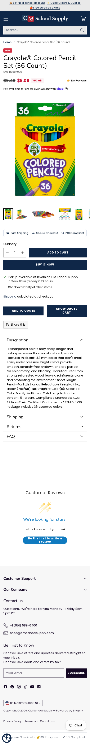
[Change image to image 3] (43, 214)
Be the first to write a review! (45, 540)
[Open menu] (5, 18)
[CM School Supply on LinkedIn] (38, 687)
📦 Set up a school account (27, 3)
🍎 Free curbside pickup (45, 7)
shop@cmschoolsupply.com (32, 633)
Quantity (10, 244)
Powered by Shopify (69, 710)
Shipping (9, 296)
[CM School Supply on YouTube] (32, 687)
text (58, 662)
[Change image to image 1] (8, 214)
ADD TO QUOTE (23, 311)
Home (7, 42)
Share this (18, 324)
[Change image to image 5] (79, 214)
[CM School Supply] (45, 18)
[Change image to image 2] (21, 214)
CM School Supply (40, 710)
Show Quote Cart (66, 311)
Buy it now (45, 265)
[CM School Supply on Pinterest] (12, 687)
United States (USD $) (24, 703)
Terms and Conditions (40, 721)
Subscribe (76, 673)
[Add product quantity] (22, 252)
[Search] (82, 30)
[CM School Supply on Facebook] (5, 687)
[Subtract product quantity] (7, 252)
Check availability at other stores (30, 287)
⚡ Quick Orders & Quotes (64, 3)
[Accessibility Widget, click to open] (7, 738)
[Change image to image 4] (65, 214)
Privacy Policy (12, 721)
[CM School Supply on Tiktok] (25, 687)
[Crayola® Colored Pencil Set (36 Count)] (45, 150)
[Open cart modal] (83, 18)
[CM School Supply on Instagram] (18, 687)
